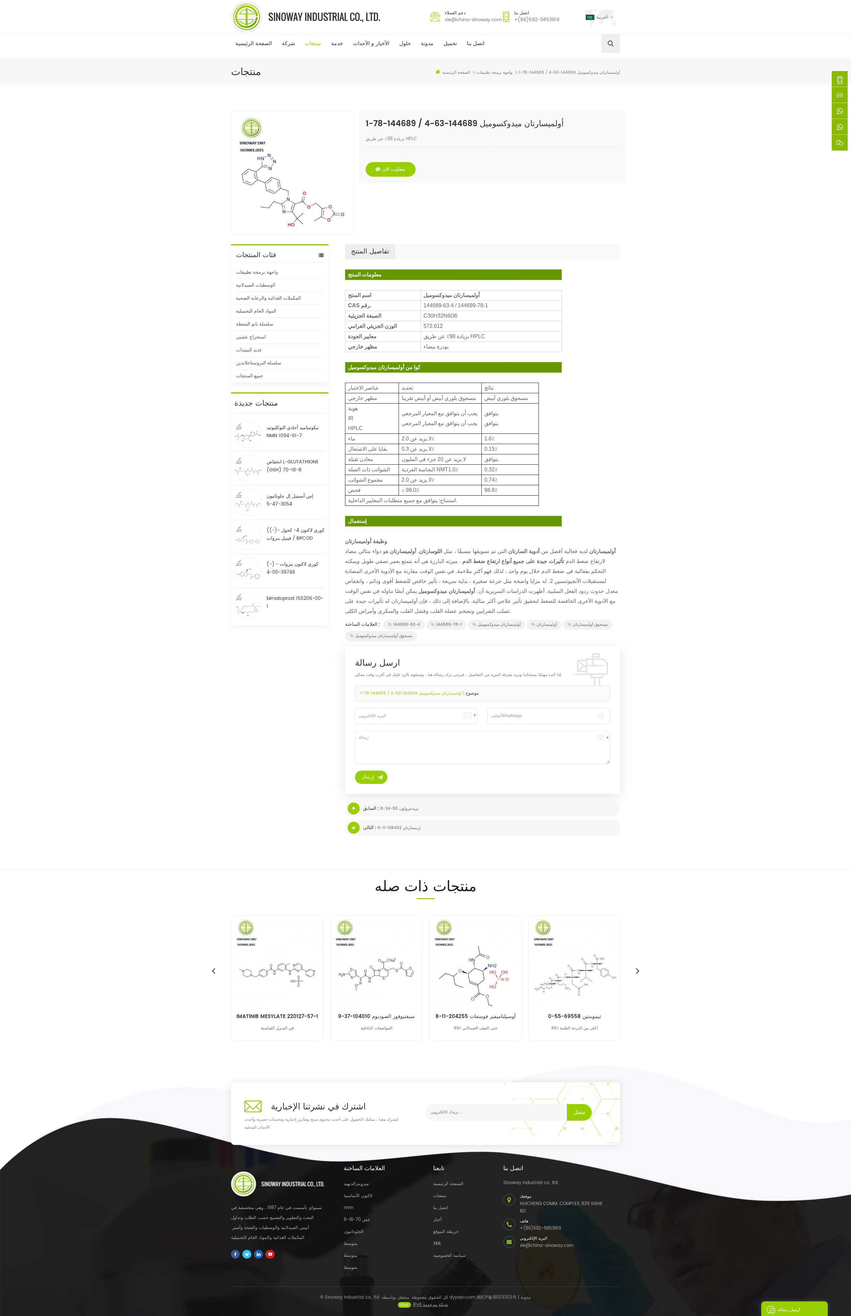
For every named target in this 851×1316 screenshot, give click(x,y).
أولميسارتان (547, 624)
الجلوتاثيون (354, 1231)
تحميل (450, 43)
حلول (405, 43)
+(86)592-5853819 (536, 20)
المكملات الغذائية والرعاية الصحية (268, 298)
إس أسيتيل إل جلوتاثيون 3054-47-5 (290, 500)
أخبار (437, 1219)
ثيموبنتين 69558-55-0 (574, 1017)
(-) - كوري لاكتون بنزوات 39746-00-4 (292, 568)
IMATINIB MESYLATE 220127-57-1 (277, 1017)
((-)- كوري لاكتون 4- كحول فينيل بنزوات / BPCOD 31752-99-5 (295, 534)
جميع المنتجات (249, 376)
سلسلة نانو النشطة (254, 324)
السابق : (371, 808)
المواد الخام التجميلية (256, 311)
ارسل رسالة (789, 1309)
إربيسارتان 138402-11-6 (399, 828)
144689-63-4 (406, 624)
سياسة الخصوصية (449, 1255)
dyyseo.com (462, 1297)
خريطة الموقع (446, 1231)
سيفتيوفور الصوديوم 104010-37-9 (376, 1017)
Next (637, 970)
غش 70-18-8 (357, 1219)
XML (437, 1243)
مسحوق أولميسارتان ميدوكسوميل (384, 636)
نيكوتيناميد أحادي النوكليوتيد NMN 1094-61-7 (293, 431)
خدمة (337, 43)
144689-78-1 (449, 624)
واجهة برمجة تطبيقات (257, 272)
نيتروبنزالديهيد (356, 1183)
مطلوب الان (394, 169)
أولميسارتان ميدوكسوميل (499, 624)
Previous (213, 970)
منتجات (313, 43)
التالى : (369, 827)
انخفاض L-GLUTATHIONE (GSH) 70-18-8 (292, 466)
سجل (579, 1112)
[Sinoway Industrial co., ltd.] (305, 17)
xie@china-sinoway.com (473, 20)
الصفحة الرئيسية (253, 43)
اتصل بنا (475, 43)
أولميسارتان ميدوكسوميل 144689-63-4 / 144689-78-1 (411, 693)
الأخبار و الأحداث (371, 43)
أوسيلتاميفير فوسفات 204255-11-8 (475, 1017)
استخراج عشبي (251, 337)
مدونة (427, 43)
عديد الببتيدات (249, 350)
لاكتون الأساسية (358, 1195)
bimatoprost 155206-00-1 (295, 602)
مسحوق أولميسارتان (590, 624)
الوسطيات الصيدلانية (255, 285)
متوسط (350, 1243)
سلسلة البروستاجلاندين (258, 363)
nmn (348, 1207)
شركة (288, 43)
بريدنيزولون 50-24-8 (399, 808)
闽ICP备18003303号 (497, 1297)
